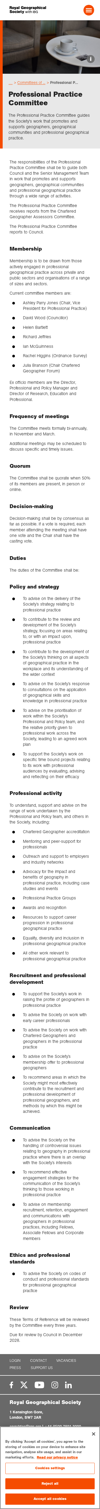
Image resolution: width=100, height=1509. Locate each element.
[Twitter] (24, 1385)
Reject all (50, 1483)
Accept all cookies (50, 1499)
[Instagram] (54, 1385)
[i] (51, 69)
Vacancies (66, 1360)
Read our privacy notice (57, 1457)
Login (15, 1360)
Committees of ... (31, 82)
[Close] (93, 1434)
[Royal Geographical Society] (25, 10)
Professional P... (64, 82)
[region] (50, 1467)
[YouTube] (39, 1385)
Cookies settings (50, 1468)
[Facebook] (11, 1385)
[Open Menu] (88, 10)
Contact (38, 1360)
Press (15, 1368)
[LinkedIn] (68, 1385)
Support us (42, 1368)
